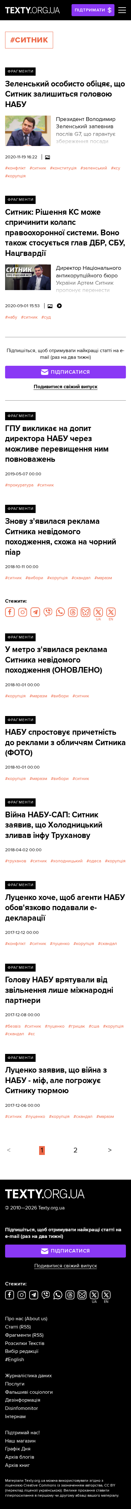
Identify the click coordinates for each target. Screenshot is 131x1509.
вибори (35, 577)
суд (47, 317)
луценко (61, 943)
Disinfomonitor (21, 1408)
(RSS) (25, 1327)
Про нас (14, 1319)
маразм (104, 577)
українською (50, 1490)
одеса (95, 861)
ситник (39, 168)
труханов (17, 861)
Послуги (14, 1384)
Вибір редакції (21, 1351)
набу (12, 317)
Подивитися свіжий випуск (66, 387)
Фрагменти (20, 71)
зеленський (95, 168)
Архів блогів (19, 1457)
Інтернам (15, 1416)
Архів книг (17, 1465)
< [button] (8, 1150)
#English (14, 1359)
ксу (117, 168)
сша (95, 1026)
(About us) (36, 1319)
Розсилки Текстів (25, 1343)
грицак (78, 1026)
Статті (11, 1327)
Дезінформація (22, 1400)
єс (33, 1034)
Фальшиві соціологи (29, 1392)
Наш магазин (20, 1441)
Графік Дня (18, 1449)
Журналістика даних (28, 1376)
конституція (64, 168)
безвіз (14, 1026)
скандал (82, 577)
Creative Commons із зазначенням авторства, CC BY (69, 1485)
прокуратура (20, 485)
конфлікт (17, 168)
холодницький (68, 861)
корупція (17, 176)
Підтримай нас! (22, 1433)
